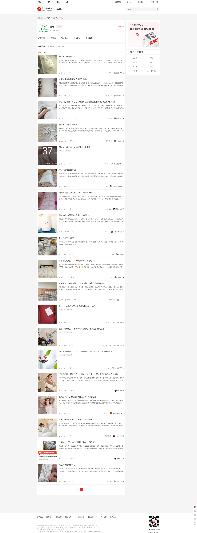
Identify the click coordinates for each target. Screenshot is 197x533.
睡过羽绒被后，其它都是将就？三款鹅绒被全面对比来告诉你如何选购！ (88, 102)
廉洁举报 (91, 517)
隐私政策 (113, 517)
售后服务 (89, 38)
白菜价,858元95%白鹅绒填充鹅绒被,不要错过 (77, 442)
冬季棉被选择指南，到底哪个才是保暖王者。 (77, 420)
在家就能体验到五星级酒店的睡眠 (73, 79)
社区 (58, 2)
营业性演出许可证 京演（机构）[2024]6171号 (49, 527)
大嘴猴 (135, 71)
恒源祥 (135, 67)
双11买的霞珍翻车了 (67, 465)
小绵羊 (135, 62)
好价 (49, 2)
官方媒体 (64, 38)
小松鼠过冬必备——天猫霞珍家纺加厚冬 (75, 261)
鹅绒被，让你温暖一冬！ (69, 125)
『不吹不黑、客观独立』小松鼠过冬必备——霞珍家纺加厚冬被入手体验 (88, 374)
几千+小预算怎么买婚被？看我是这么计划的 (77, 306)
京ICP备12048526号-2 (90, 525)
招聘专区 (59, 517)
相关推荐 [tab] (131, 52)
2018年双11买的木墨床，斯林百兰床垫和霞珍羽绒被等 (81, 283)
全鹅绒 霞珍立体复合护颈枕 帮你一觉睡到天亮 (78, 397)
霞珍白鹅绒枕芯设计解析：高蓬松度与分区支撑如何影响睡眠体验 (85, 351)
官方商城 (77, 38)
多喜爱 (135, 58)
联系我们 (49, 517)
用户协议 (104, 517)
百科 (59, 9)
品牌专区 (55, 18)
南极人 (151, 67)
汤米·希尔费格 (151, 71)
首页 (40, 2)
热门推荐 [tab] (139, 52)
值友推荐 (68, 150)
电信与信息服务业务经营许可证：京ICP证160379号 (68, 525)
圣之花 (151, 58)
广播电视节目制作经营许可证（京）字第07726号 (50, 529)
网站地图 (68, 517)
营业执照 (96, 527)
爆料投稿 (141, 2)
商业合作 (129, 2)
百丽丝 (151, 62)
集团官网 (118, 2)
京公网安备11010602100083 (45, 525)
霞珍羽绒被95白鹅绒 (67, 170)
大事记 (53, 38)
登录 (152, 2)
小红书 (63, 309)
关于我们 (40, 517)
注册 (157, 2)
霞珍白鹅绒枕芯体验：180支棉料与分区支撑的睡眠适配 (81, 329)
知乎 (62, 150)
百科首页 (47, 18)
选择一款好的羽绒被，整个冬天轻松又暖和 (76, 193)
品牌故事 (41, 38)
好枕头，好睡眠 (65, 56)
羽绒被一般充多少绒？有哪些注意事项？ (75, 147)
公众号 (63, 332)
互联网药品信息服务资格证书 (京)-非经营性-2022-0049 (78, 527)
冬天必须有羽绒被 (66, 238)
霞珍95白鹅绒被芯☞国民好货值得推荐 (74, 215)
